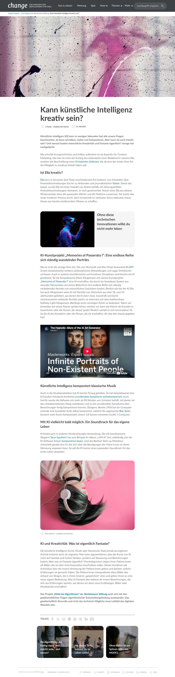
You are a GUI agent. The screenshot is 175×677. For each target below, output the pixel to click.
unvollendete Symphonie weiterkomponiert (98, 397)
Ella (42, 180)
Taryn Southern (58, 437)
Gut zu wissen (65, 5)
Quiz (93, 5)
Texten (116, 183)
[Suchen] (162, 5)
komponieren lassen (72, 441)
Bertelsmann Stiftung (95, 594)
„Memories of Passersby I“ (54, 281)
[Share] (16, 15)
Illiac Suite (124, 411)
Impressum (52, 672)
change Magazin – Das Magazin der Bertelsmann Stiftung (28, 13)
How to (104, 5)
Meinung (81, 5)
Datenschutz (63, 672)
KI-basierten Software (87, 162)
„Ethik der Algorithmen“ (66, 594)
